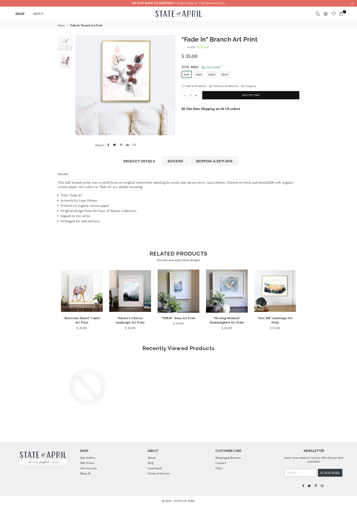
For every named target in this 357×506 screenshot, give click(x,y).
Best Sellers (87, 458)
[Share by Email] (134, 145)
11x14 (199, 74)
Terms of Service (159, 473)
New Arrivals (88, 468)
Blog (151, 463)
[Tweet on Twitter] (114, 145)
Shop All (85, 473)
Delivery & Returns (225, 86)
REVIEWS (175, 161)
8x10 (186, 74)
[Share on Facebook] (108, 145)
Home (61, 25)
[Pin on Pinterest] (121, 145)
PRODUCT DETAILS (139, 161)
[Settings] (326, 14)
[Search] (318, 14)
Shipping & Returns (228, 458)
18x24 (225, 74)
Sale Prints (87, 463)
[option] (125, 85)
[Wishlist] (334, 14)
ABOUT (38, 14)
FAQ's (219, 468)
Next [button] (171, 86)
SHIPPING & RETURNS (214, 161)
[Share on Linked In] (127, 145)
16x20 (211, 74)
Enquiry (250, 86)
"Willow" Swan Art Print (178, 318)
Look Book (155, 468)
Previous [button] (79, 86)
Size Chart (213, 67)
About (152, 458)
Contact (220, 463)
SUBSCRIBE (330, 472)
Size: (201, 67)
